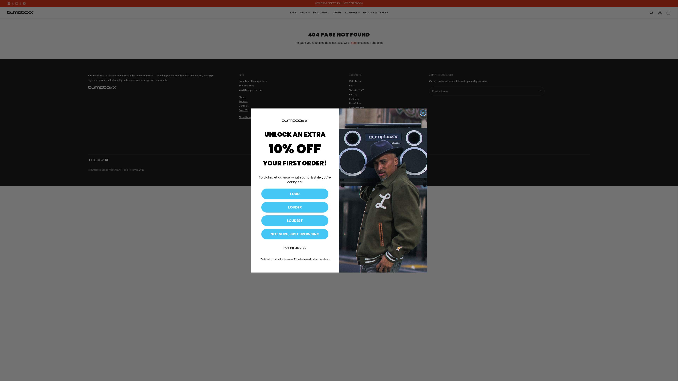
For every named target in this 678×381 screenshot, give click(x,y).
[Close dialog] (423, 113)
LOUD (295, 193)
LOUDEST (295, 220)
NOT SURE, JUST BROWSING (294, 234)
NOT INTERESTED (295, 248)
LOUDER (295, 207)
